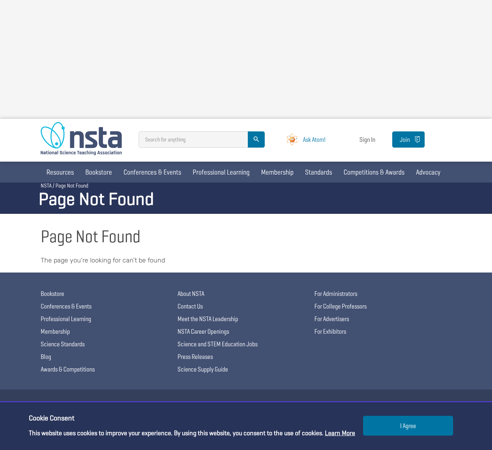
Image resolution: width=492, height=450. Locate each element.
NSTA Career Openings (203, 331)
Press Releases (195, 356)
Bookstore (98, 172)
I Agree (408, 426)
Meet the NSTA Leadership (208, 319)
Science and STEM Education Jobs (218, 344)
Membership (277, 172)
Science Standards (63, 344)
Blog (46, 356)
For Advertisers (331, 319)
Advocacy (428, 172)
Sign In (367, 139)
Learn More (340, 433)
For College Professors (340, 306)
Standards (318, 172)
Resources (60, 172)
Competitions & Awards (374, 172)
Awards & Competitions (68, 369)
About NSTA (191, 293)
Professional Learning (221, 172)
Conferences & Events (152, 172)
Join (405, 139)
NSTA (46, 185)
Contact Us (190, 306)
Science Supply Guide (203, 369)
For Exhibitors (330, 331)
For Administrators (335, 293)
